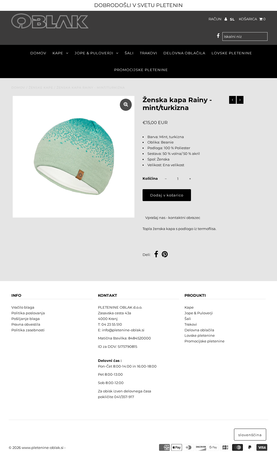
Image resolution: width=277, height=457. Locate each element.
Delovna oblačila (184, 53)
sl (232, 19)
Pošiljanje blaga (25, 318)
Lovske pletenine (232, 53)
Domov (38, 53)
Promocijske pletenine (141, 70)
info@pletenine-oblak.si (123, 330)
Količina (150, 178)
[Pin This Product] (165, 255)
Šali (129, 53)
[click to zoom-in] (126, 105)
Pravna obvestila (25, 324)
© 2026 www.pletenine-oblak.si (36, 447)
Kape (57, 53)
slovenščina (250, 435)
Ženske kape (41, 87)
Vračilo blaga (22, 307)
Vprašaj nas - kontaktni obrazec (172, 217)
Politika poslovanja (28, 313)
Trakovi (148, 53)
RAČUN (215, 19)
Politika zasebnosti (28, 330)
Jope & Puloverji (94, 53)
